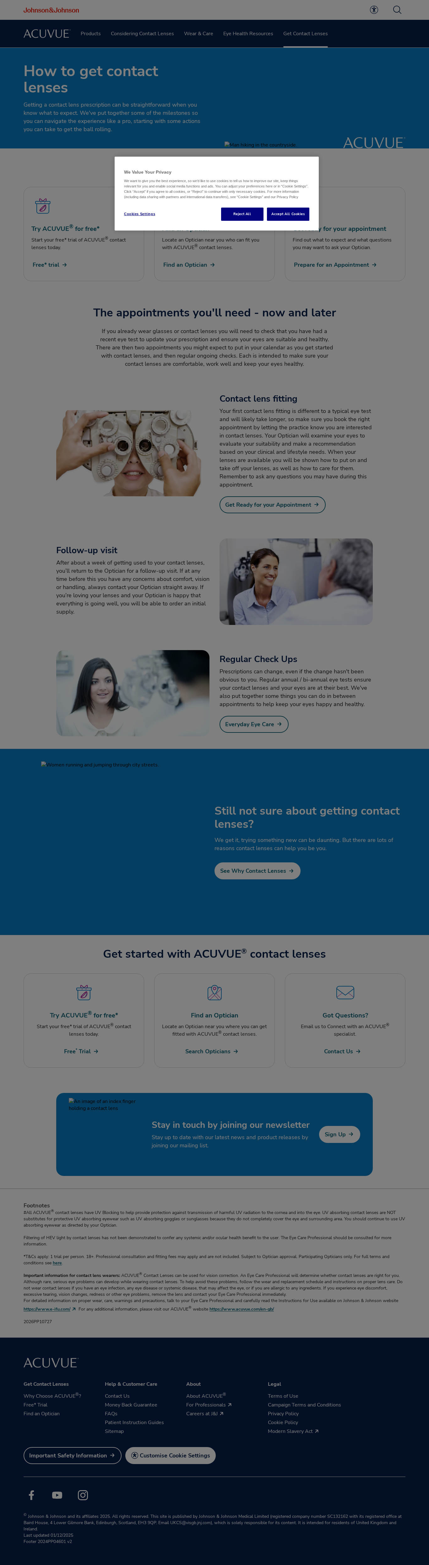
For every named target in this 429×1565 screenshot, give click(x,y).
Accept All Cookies (288, 213)
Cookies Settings (139, 214)
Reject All (242, 213)
